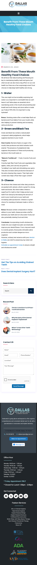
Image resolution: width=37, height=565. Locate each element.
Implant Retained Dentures (18, 515)
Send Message (18, 386)
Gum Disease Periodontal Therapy (19, 521)
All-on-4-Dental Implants (18, 509)
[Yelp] (11, 496)
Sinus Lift (18, 525)
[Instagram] (26, 496)
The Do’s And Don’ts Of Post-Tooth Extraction (22, 309)
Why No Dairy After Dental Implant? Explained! (22, 319)
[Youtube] (21, 496)
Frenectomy (18, 523)
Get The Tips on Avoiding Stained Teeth (17, 263)
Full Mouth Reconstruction (18, 517)
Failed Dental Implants (18, 511)
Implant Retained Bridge (19, 513)
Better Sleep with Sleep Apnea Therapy (18, 519)
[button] (18, 13)
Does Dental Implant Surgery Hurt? (18, 271)
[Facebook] (6, 496)
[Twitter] (16, 496)
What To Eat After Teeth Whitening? (21, 329)
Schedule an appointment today (12, 245)
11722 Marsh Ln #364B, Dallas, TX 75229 (18, 431)
